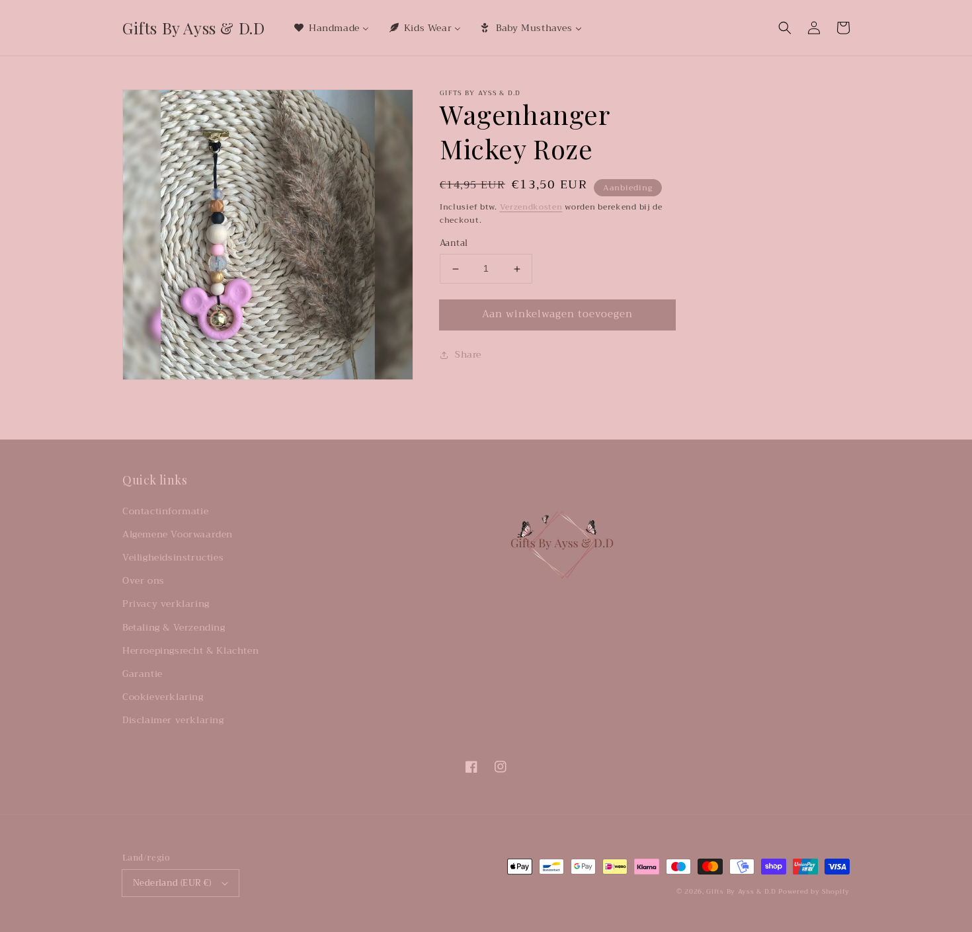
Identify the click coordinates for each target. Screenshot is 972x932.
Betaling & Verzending (173, 627)
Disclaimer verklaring (173, 720)
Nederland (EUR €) (172, 882)
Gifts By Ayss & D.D (741, 891)
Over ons (143, 580)
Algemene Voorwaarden (177, 534)
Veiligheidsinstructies (172, 557)
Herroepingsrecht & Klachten (190, 650)
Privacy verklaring (166, 603)
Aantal (453, 244)
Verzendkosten (531, 207)
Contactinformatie (165, 511)
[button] (784, 27)
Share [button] (468, 354)
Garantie (142, 673)
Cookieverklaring (163, 697)
